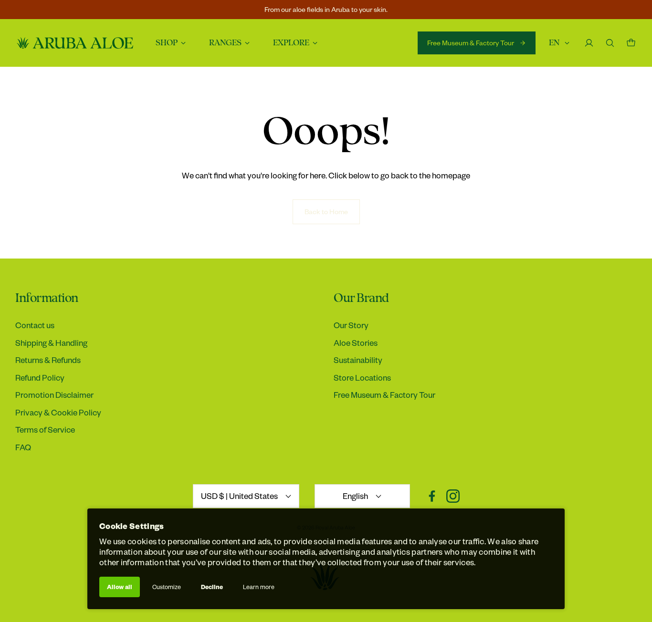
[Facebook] (432, 496)
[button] (166, 298)
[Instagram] (453, 496)
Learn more (258, 587)
